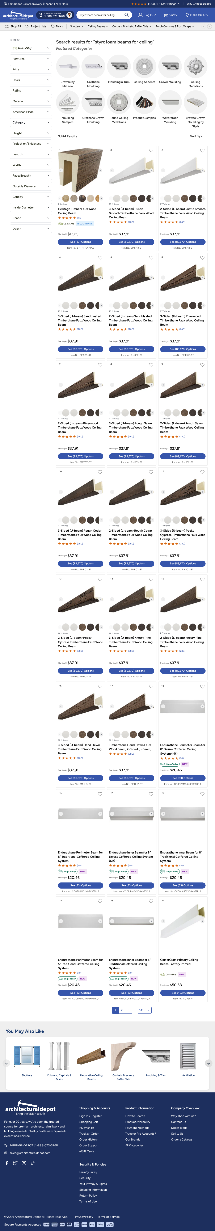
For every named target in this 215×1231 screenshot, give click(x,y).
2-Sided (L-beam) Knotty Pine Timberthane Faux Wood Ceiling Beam (182, 642)
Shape (17, 218)
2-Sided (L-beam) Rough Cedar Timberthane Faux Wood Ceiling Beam (131, 535)
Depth (17, 229)
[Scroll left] (203, 26)
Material (18, 101)
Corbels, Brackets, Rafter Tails (130, 26)
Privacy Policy (88, 1172)
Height (17, 133)
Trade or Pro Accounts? (140, 1133)
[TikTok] (32, 1164)
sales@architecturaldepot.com (30, 1153)
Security (84, 1178)
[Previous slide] (60, 198)
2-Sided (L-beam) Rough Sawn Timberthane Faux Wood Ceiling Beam (182, 427)
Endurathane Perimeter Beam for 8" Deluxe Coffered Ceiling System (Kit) (182, 749)
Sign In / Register (90, 1116)
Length (17, 154)
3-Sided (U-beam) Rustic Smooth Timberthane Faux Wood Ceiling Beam (131, 213)
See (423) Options (183, 992)
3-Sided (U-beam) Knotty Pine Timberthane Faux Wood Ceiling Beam (131, 642)
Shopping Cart (88, 1122)
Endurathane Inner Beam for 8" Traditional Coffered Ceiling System (181, 857)
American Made (23, 112)
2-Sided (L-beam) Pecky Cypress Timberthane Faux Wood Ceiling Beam (80, 642)
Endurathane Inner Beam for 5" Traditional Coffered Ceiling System (130, 964)
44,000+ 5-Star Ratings (161, 4)
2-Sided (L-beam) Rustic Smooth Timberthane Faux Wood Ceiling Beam (183, 213)
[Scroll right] (209, 26)
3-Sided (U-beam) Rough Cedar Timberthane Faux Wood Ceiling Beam (80, 535)
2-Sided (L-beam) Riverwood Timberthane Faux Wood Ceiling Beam (80, 427)
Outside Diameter (25, 186)
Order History (88, 1139)
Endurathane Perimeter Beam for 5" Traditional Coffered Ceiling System (80, 964)
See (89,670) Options (132, 241)
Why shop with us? (183, 1116)
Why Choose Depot (199, 3)
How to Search (135, 1116)
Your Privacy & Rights (93, 1184)
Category (19, 122)
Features (19, 59)
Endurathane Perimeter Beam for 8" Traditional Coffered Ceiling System (80, 857)
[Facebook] (6, 1164)
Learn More (61, 3)
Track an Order (89, 1133)
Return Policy (88, 1195)
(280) (131, 222)
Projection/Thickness (27, 144)
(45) (79, 218)
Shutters (75, 26)
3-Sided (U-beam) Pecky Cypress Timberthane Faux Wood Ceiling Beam (183, 535)
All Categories (134, 1145)
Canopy (18, 197)
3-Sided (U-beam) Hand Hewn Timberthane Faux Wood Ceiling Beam (80, 749)
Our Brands (132, 1139)
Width (17, 165)
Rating (17, 90)
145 (141, 1010)
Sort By (195, 136)
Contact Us (178, 1122)
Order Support (88, 1145)
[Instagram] (23, 1164)
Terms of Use (88, 1201)
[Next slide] (100, 170)
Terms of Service (108, 1217)
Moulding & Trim (155, 1075)
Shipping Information (93, 1190)
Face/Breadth (22, 175)
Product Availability (137, 1122)
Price (16, 69)
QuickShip (25, 48)
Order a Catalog (181, 1139)
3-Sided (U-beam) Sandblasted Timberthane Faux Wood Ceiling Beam (80, 320)
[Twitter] (15, 1164)
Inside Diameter (23, 207)
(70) (181, 758)
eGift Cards (86, 1151)
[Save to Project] (100, 150)
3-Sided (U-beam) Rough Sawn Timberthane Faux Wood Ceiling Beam (131, 427)
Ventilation (188, 1075)
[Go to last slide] (61, 170)
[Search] (126, 15)
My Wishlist (86, 1128)
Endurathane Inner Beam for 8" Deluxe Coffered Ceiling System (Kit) (131, 857)
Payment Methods (137, 1128)
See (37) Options (80, 241)
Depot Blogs (179, 1128)
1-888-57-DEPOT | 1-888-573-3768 (34, 1145)
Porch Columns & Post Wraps (173, 26)
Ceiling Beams (96, 26)
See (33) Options (183, 778)
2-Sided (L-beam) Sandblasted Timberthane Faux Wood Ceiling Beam (131, 320)
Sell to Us (177, 1133)
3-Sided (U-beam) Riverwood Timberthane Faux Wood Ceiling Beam (182, 320)
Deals (16, 80)
